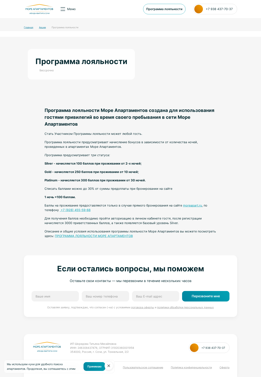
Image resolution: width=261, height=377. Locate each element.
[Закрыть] (109, 366)
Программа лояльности (164, 9)
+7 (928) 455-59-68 (75, 210)
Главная (28, 27)
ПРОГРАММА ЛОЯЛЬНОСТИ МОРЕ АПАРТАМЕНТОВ (94, 236)
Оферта (224, 367)
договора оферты (142, 307)
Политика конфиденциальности (191, 367)
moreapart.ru (192, 205)
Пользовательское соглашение (143, 367)
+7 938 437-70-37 (219, 9)
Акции (42, 27)
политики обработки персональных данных (185, 307)
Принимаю (94, 366)
